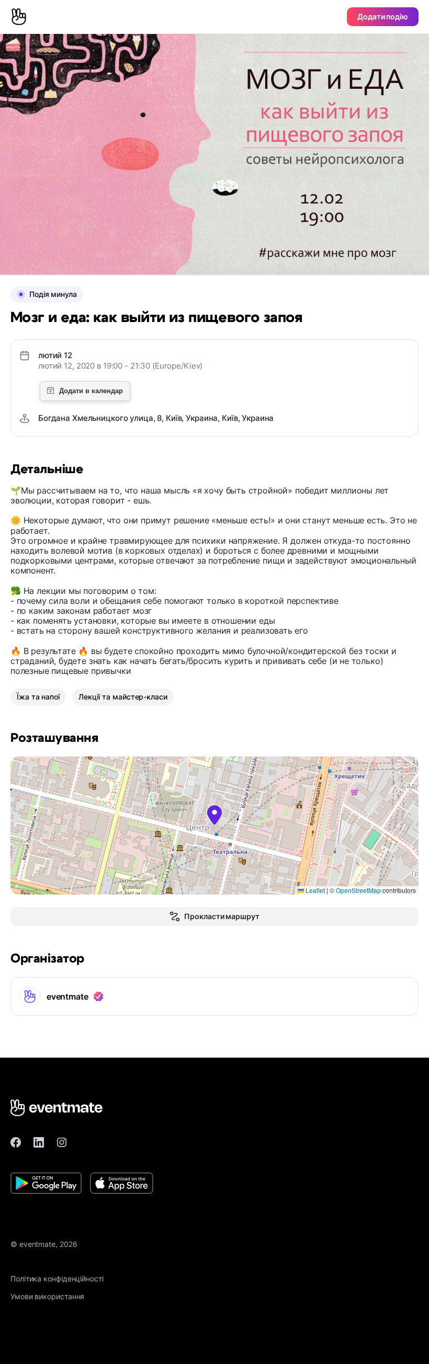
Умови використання (47, 1296)
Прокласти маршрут (221, 916)
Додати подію (382, 16)
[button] (214, 815)
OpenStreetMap (358, 890)
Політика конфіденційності (57, 1278)
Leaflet (314, 890)
